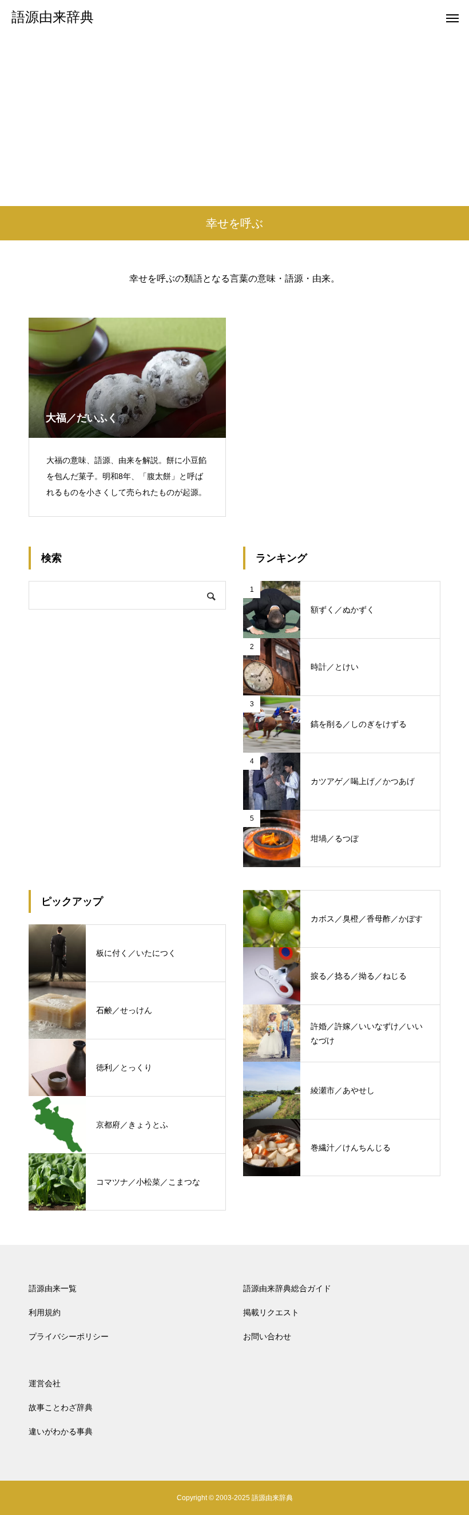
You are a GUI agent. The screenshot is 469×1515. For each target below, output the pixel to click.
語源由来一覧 (53, 1288)
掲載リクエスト (271, 1312)
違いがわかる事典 (61, 1431)
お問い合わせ (267, 1336)
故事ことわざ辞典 (61, 1407)
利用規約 (45, 1312)
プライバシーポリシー (69, 1336)
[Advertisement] (234, 120)
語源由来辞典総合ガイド (287, 1288)
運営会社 (45, 1383)
